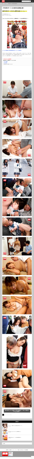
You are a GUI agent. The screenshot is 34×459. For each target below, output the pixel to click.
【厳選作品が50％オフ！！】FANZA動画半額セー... (15, 437)
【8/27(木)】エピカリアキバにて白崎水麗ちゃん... (14, 431)
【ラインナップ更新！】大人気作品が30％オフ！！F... (15, 425)
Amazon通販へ (6, 61)
